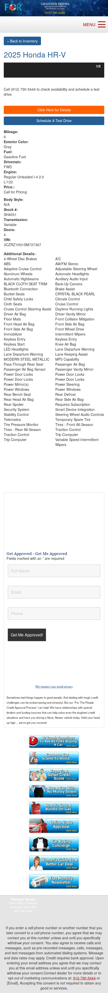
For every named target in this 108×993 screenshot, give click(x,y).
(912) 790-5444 (23, 911)
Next (96, 66)
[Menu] (101, 24)
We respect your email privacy (54, 686)
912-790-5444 (84, 977)
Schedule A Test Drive (54, 120)
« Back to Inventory (22, 40)
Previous (11, 66)
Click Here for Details (54, 109)
